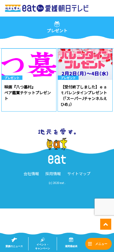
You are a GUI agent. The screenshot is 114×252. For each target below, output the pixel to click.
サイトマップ (78, 173)
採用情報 (53, 173)
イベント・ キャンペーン (42, 246)
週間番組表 (71, 246)
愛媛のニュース (14, 246)
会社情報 (31, 173)
